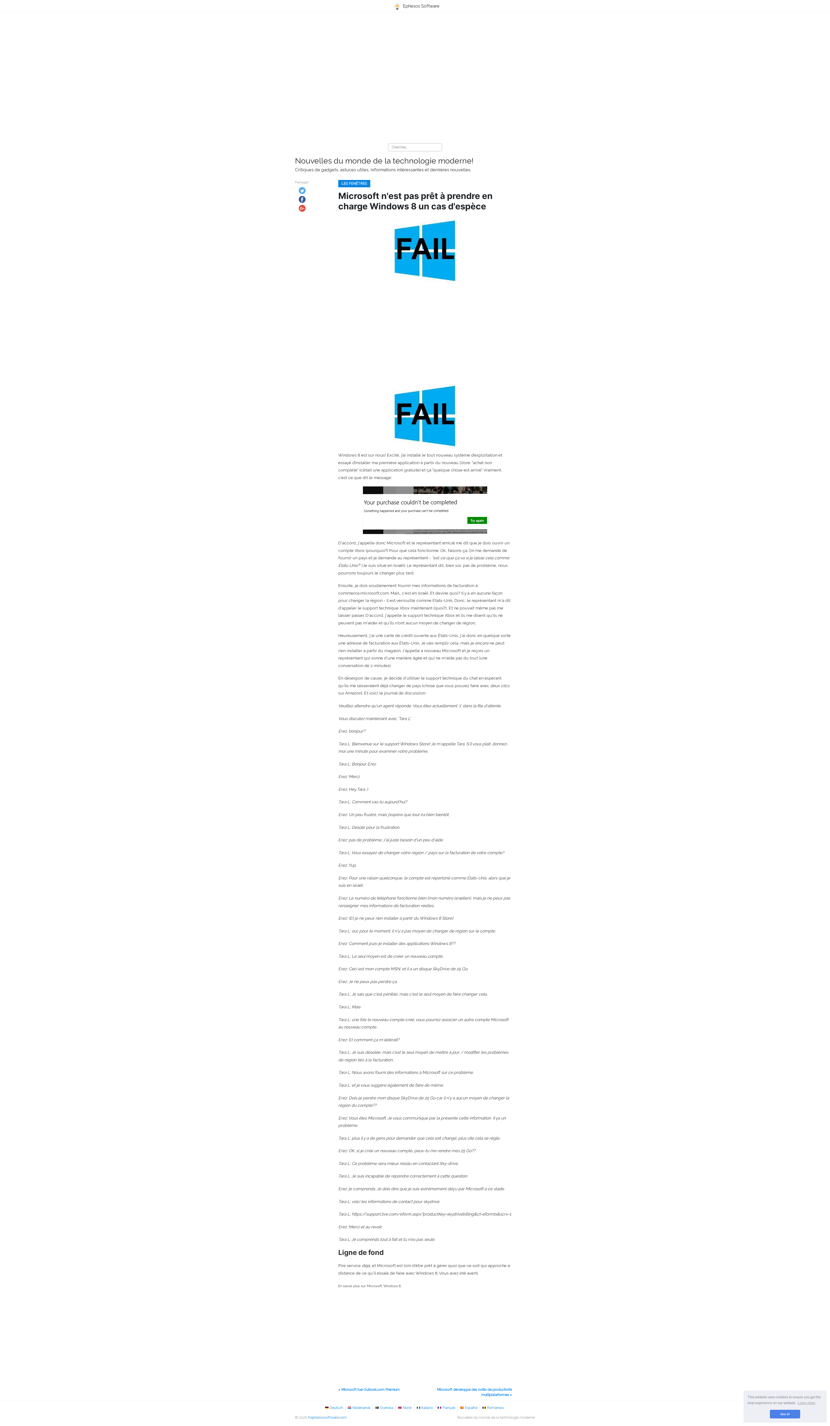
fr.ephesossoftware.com (327, 1417)
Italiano (427, 1408)
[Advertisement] (415, 50)
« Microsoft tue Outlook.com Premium (369, 1390)
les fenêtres (354, 183)
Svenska (386, 1408)
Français (448, 1408)
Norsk (407, 1408)
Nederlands (361, 1408)
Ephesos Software (420, 6)
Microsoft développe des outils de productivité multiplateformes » (474, 1392)
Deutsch (336, 1408)
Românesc (495, 1408)
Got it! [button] (785, 1414)
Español (471, 1408)
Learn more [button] (806, 1403)
